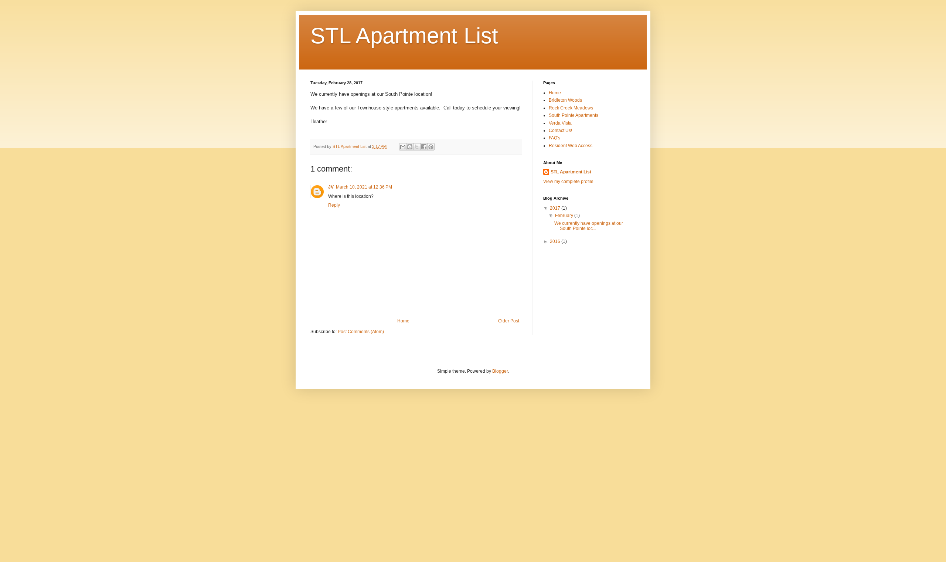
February (564, 215)
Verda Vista (560, 123)
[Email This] (402, 146)
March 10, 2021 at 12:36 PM (364, 187)
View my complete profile (568, 181)
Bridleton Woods (565, 100)
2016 (555, 241)
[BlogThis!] (410, 146)
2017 (555, 208)
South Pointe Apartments (573, 115)
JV (331, 187)
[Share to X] (417, 146)
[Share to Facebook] (424, 146)
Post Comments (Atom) (361, 331)
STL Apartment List (404, 35)
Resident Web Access (570, 145)
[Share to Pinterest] (431, 146)
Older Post (508, 321)
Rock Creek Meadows (571, 108)
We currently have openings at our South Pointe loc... (588, 226)
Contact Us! (560, 130)
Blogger (500, 371)
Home (403, 321)
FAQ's (554, 137)
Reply (334, 205)
